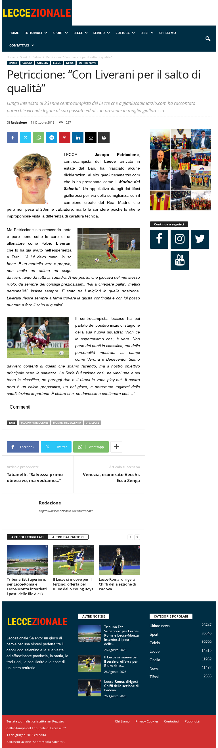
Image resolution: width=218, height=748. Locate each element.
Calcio (37, 57)
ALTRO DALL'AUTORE (68, 537)
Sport (58, 33)
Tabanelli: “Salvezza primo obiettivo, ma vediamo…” (35, 477)
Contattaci (19, 45)
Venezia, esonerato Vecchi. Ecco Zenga (111, 477)
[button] (208, 39)
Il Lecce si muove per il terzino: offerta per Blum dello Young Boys (73, 584)
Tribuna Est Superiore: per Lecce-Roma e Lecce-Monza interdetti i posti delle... (121, 635)
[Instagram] (180, 239)
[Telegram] (51, 137)
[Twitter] (25, 137)
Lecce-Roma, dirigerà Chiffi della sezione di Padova (117, 584)
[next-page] (137, 537)
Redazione (19, 122)
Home (14, 33)
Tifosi (154, 677)
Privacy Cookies (146, 721)
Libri (144, 33)
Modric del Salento (67, 422)
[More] (116, 447)
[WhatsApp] (38, 137)
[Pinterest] (64, 137)
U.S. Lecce (92, 422)
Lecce (78, 33)
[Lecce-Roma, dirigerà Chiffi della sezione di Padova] (119, 560)
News (70, 63)
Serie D (99, 33)
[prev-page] (130, 537)
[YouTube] (180, 260)
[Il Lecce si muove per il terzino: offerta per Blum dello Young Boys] (73, 560)
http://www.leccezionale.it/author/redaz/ (66, 511)
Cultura (123, 33)
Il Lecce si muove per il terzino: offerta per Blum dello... (121, 661)
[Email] (91, 137)
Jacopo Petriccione (34, 422)
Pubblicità (192, 721)
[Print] (104, 137)
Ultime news (87, 63)
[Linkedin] (77, 137)
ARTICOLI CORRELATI (27, 537)
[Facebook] (12, 137)
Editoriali (33, 33)
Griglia (42, 63)
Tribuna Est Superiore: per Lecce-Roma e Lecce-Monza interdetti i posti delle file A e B (27, 586)
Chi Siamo (167, 33)
